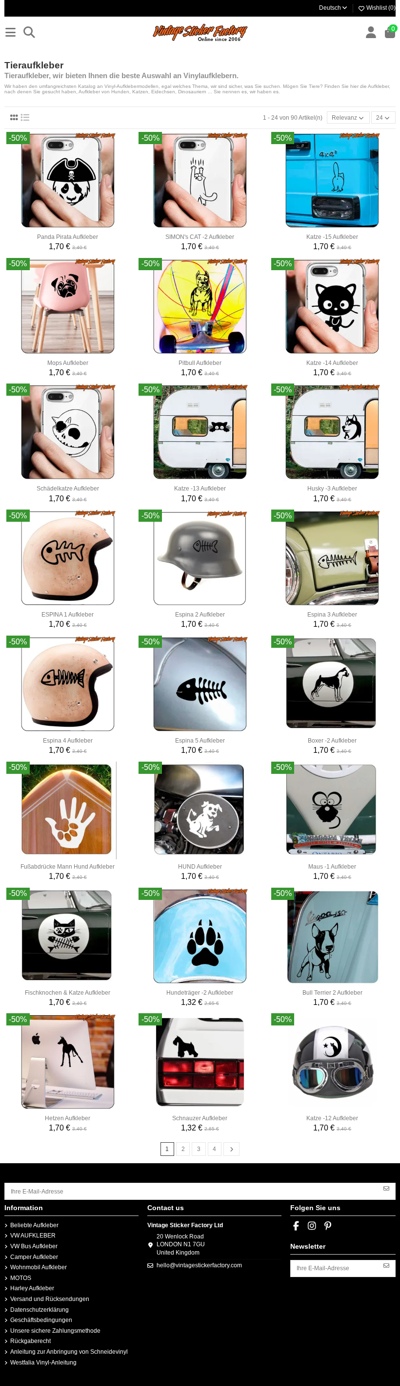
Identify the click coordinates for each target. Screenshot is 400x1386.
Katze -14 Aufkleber (332, 363)
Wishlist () (380, 7)
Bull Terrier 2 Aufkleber (332, 992)
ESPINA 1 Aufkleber (67, 614)
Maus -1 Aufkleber (332, 866)
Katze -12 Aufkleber (332, 1118)
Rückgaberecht (30, 1341)
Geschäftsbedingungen (41, 1320)
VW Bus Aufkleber (34, 1246)
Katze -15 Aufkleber (332, 237)
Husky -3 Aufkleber (332, 488)
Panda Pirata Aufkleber (67, 237)
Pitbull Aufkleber (200, 363)
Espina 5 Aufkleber (200, 740)
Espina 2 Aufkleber (200, 614)
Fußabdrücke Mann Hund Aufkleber (67, 866)
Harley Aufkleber (32, 1288)
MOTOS (20, 1278)
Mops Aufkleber (67, 363)
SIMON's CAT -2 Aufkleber (199, 237)
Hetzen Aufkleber (67, 1118)
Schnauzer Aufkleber (199, 1118)
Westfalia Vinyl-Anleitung (43, 1362)
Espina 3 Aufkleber (332, 614)
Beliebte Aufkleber (34, 1225)
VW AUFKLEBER (33, 1235)
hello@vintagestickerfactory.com (199, 1265)
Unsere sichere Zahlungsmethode (55, 1330)
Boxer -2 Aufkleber (332, 740)
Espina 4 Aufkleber (68, 740)
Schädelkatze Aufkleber (68, 488)
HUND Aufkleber (200, 866)
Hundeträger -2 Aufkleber (199, 992)
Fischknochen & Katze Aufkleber (67, 992)
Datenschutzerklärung (39, 1309)
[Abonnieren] (386, 1187)
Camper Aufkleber (34, 1257)
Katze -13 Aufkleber (200, 488)
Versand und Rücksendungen (49, 1299)
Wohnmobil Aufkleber (38, 1267)
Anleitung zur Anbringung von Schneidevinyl (69, 1351)
